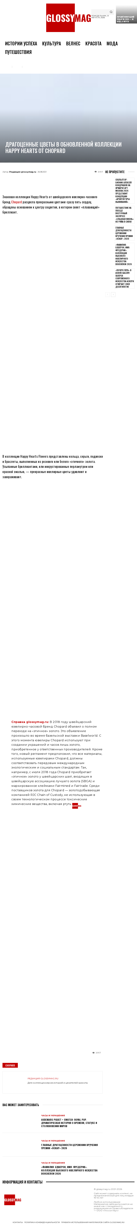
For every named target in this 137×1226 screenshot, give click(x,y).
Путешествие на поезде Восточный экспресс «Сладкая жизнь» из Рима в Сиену (124, 214)
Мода (17, 66)
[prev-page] (107, 294)
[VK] (58, 180)
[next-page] (113, 294)
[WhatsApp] (46, 180)
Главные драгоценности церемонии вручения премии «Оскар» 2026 (69, 1146)
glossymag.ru (37, 722)
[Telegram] (35, 180)
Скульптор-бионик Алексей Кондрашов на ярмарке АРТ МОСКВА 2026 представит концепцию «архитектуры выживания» (123, 190)
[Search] (111, 12)
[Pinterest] (70, 180)
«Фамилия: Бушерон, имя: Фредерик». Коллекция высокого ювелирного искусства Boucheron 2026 (69, 1170)
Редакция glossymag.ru (22, 172)
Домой (6, 66)
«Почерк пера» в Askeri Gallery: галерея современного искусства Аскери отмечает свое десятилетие (124, 278)
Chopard (16, 202)
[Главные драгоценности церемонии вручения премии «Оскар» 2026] (20, 1145)
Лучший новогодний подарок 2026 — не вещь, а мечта (125, 19)
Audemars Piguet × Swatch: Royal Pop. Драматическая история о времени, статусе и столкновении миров (69, 1123)
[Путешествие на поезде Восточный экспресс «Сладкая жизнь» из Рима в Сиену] (109, 212)
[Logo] (68, 18)
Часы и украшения (34, 66)
